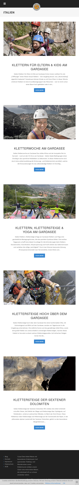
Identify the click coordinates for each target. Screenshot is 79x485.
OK (64, 483)
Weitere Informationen (53, 483)
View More (39, 90)
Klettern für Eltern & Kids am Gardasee (39, 67)
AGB (6, 466)
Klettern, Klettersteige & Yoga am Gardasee (39, 229)
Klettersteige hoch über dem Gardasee (39, 315)
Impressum (8, 461)
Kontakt (7, 459)
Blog (6, 456)
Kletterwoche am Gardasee (39, 148)
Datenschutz (9, 464)
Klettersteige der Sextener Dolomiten (39, 401)
